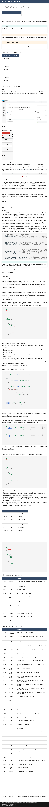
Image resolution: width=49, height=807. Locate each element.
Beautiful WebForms (6, 97)
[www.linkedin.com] (46, 805)
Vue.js (36, 212)
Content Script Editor (15, 97)
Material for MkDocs (9, 805)
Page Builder (23, 97)
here (24, 31)
